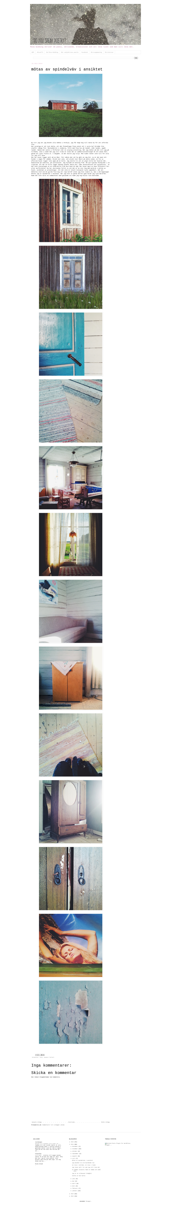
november (75, 1149)
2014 (72, 1144)
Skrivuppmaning (96, 52)
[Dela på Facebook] (42, 1055)
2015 (72, 1142)
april (74, 1183)
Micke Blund (39, 1164)
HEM (33, 52)
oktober (75, 1151)
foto (41, 1057)
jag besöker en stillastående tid (83, 1163)
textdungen (38, 1142)
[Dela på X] (40, 1055)
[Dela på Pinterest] (44, 1055)
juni (74, 1178)
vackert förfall (49, 1057)
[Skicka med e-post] (36, 1055)
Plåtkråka (38, 1153)
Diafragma (38, 1155)
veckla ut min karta (78, 1175)
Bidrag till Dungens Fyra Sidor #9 (47, 1143)
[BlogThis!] (38, 1055)
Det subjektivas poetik (69, 52)
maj (73, 1181)
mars (74, 1186)
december (75, 1146)
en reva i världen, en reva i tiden (84, 1165)
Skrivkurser (109, 52)
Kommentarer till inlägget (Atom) (53, 1125)
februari (75, 1188)
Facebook (84, 52)
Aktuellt (40, 52)
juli (74, 1158)
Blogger (88, 1201)
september (75, 1153)
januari (75, 1190)
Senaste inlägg (36, 1122)
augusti (75, 1156)
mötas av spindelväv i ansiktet (82, 1160)
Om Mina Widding (52, 52)
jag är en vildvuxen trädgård (81, 1173)
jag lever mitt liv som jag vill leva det (86, 1167)
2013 (72, 1194)
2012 (72, 1196)
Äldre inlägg (105, 1122)
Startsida (71, 1122)
